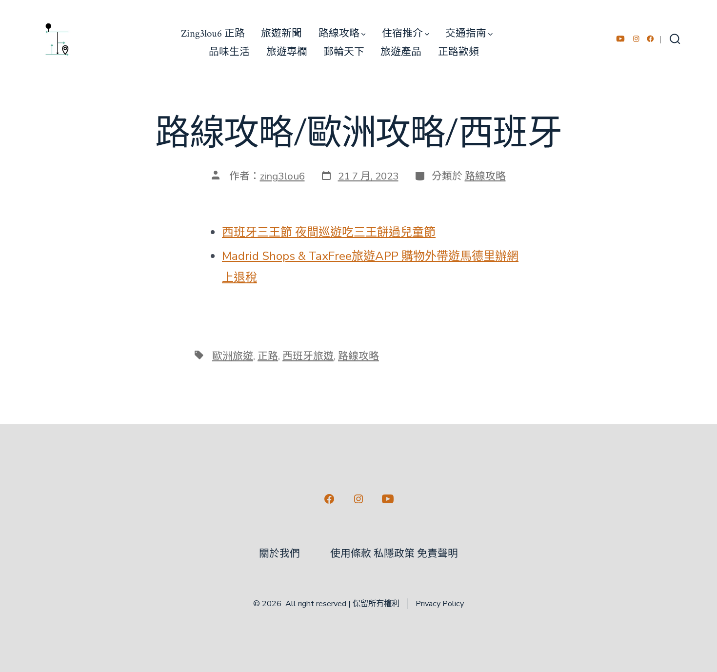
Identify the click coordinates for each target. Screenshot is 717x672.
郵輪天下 (343, 52)
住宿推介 (402, 33)
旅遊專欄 (286, 52)
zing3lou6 (282, 176)
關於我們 (279, 553)
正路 (268, 356)
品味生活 (229, 52)
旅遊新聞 (281, 33)
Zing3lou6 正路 (213, 33)
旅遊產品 (400, 52)
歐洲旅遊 (232, 356)
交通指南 (465, 33)
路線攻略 (339, 33)
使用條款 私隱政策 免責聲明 (394, 553)
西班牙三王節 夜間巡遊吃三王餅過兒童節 (329, 232)
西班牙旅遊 (308, 356)
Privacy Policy (440, 603)
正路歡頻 (458, 52)
